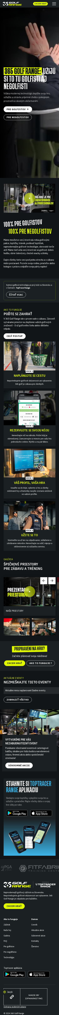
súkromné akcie (19, 765)
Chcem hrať (14, 906)
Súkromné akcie (38, 935)
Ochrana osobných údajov (15, 1006)
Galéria (7, 935)
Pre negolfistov (10, 951)
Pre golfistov (9, 946)
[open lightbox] (29, 198)
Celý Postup (15, 336)
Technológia (9, 957)
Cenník (34, 924)
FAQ (5, 941)
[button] (53, 4)
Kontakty (35, 941)
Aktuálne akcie (37, 930)
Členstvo (35, 946)
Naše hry (7, 930)
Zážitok (7, 924)
